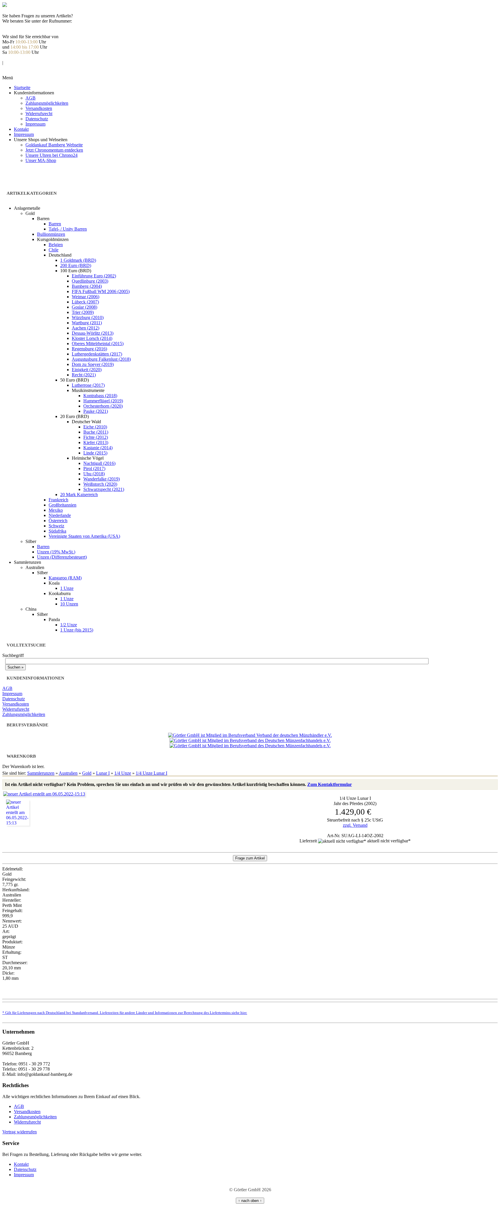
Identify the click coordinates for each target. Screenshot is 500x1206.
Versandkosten (38, 108)
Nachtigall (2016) (99, 463)
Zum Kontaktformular (329, 784)
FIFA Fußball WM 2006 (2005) (101, 291)
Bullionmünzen (51, 234)
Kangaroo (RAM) (65, 577)
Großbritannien (62, 504)
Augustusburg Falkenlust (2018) (101, 359)
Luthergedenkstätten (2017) (97, 353)
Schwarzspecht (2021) (103, 489)
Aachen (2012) (85, 327)
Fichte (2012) (95, 437)
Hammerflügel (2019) (103, 400)
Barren (55, 223)
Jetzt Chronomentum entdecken (54, 150)
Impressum (35, 123)
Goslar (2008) (84, 307)
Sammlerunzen (40, 773)
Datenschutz (36, 118)
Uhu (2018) (94, 473)
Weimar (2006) (85, 296)
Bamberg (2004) (87, 286)
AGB (30, 97)
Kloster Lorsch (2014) (92, 338)
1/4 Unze (122, 773)
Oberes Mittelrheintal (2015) (98, 343)
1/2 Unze (68, 624)
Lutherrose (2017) (88, 385)
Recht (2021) (84, 374)
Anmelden (11, 57)
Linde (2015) (95, 452)
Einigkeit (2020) (87, 369)
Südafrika (57, 531)
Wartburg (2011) (87, 322)
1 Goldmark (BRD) (78, 260)
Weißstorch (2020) (100, 484)
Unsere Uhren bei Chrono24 (51, 155)
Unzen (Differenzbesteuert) (62, 557)
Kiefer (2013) (95, 442)
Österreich (58, 520)
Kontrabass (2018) (100, 395)
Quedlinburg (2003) (90, 281)
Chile (53, 249)
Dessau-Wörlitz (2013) (92, 333)
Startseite (22, 87)
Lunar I (103, 773)
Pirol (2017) (94, 468)
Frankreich (58, 499)
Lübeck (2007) (85, 301)
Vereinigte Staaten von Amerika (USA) (84, 536)
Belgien (56, 244)
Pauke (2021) (95, 411)
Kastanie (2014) (98, 447)
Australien (68, 773)
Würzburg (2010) (88, 317)
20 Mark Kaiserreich (79, 494)
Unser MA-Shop (40, 160)
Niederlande (60, 515)
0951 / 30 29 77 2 (18, 26)
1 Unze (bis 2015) (76, 629)
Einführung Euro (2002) (94, 275)
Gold (86, 773)
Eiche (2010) (95, 426)
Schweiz (56, 525)
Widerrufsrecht (38, 113)
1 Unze (66, 588)
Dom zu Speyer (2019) (93, 364)
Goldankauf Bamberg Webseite (54, 144)
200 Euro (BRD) (75, 265)
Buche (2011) (95, 432)
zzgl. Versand (355, 825)
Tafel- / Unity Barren (68, 229)
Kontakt (21, 129)
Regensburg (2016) (89, 348)
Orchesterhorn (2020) (103, 406)
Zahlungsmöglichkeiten (46, 103)
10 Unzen (69, 603)
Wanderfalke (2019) (101, 478)
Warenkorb (12, 67)
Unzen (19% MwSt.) (56, 551)
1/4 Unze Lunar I (151, 773)
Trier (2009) (83, 312)
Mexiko (56, 510)
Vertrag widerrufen (19, 1131)
